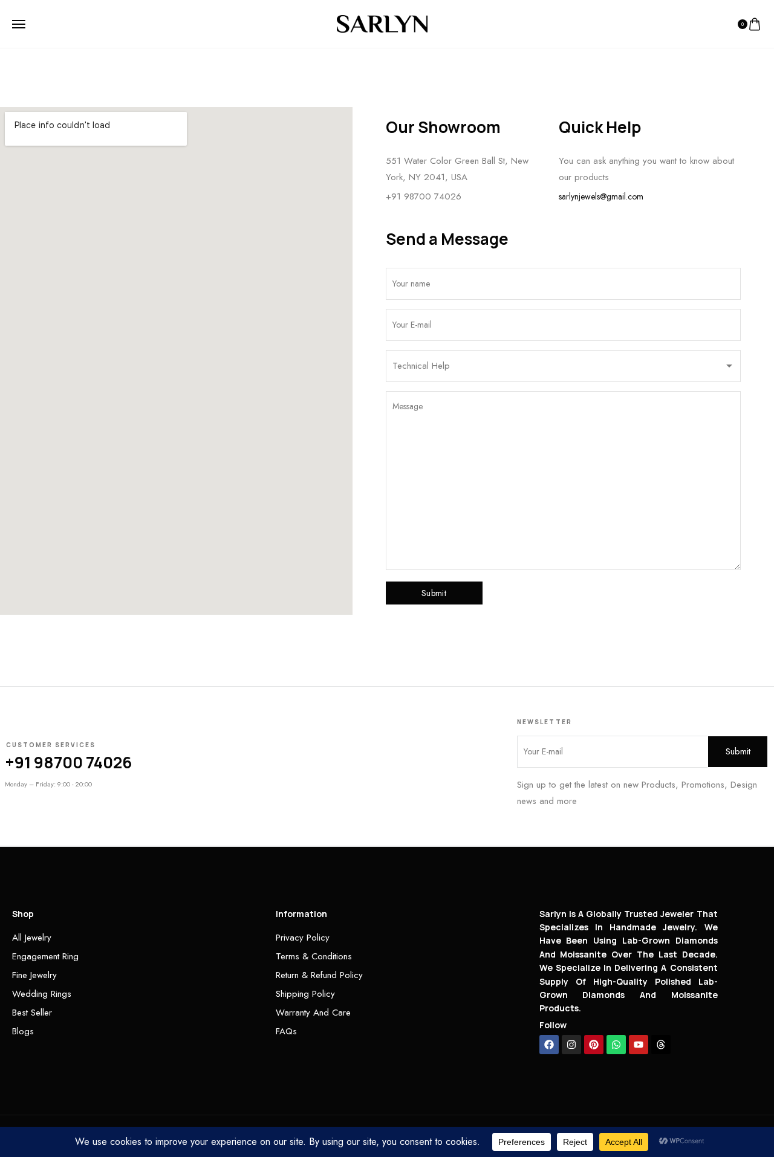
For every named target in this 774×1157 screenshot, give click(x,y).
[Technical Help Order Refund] (563, 369)
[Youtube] (638, 1044)
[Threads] (661, 1044)
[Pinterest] (593, 1044)
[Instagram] (571, 1044)
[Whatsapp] (616, 1044)
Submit (433, 593)
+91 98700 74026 (423, 196)
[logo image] (382, 23)
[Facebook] (549, 1044)
